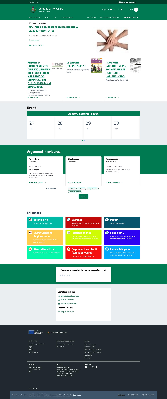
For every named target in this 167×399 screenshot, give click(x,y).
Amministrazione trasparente (65, 344)
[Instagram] (114, 9)
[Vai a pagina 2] (84, 140)
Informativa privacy (90, 344)
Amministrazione (34, 17)
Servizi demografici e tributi (36, 344)
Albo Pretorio (91, 17)
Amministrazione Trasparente (110, 17)
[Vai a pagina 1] (82, 140)
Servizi (55, 17)
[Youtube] (110, 9)
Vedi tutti (83, 196)
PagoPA (31, 347)
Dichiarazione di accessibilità (93, 349)
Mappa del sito (33, 388)
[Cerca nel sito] (136, 10)
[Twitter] (117, 9)
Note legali (88, 358)
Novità (47, 17)
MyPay (31, 349)
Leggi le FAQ (88, 355)
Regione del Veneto (33, 2)
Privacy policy (77, 395)
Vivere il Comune (67, 17)
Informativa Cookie (90, 347)
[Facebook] (121, 9)
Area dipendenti (33, 352)
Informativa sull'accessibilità (93, 352)
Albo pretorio (60, 347)
